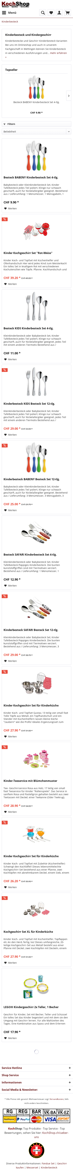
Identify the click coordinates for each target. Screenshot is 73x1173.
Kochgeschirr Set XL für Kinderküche (28, 932)
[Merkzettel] (51, 12)
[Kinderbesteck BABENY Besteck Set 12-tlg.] (36, 457)
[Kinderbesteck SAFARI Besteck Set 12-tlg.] (36, 608)
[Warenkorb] (67, 12)
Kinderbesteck (49, 1167)
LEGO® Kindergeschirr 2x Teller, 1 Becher (31, 1007)
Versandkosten (57, 1099)
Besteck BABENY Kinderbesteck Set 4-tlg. (36, 102)
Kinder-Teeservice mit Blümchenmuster (30, 781)
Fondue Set (48, 1163)
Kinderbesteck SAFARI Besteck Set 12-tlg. (31, 630)
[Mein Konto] (59, 12)
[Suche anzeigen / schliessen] (42, 12)
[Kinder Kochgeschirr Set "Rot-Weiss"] (36, 231)
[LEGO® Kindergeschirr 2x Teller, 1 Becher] (36, 985)
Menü (12, 13)
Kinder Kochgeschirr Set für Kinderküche (31, 705)
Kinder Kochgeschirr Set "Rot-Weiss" (28, 253)
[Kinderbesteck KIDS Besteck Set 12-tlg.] (36, 381)
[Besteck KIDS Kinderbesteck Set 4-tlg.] (36, 306)
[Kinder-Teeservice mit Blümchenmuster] (36, 759)
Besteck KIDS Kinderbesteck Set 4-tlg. (28, 328)
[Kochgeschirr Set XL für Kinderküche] (36, 910)
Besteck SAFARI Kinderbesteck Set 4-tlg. (30, 554)
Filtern (11, 124)
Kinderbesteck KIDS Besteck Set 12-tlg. (29, 404)
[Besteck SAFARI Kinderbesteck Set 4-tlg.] (36, 532)
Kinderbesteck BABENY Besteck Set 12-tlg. (32, 479)
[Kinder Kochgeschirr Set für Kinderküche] (36, 683)
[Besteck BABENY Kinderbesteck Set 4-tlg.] (36, 87)
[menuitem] (9, 12)
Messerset (32, 1167)
